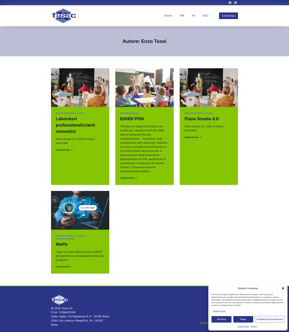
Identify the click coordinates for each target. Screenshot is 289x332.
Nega (243, 319)
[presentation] (80, 87)
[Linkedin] (235, 2)
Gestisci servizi (219, 311)
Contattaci (228, 15)
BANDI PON (132, 118)
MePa (61, 244)
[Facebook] (230, 2)
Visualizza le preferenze (269, 319)
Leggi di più (64, 150)
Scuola (81, 113)
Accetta (221, 319)
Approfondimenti (65, 113)
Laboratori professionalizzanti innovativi (75, 125)
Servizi (168, 15)
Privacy (254, 326)
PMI (182, 15)
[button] (282, 288)
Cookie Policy (243, 326)
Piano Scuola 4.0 (202, 118)
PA (193, 15)
